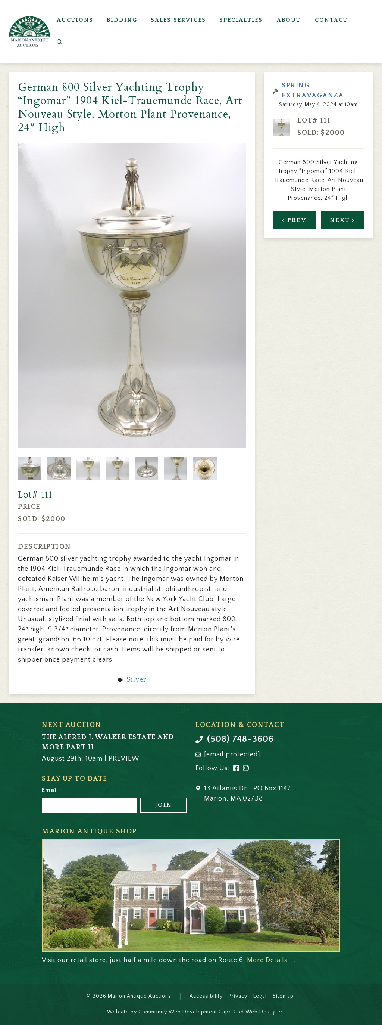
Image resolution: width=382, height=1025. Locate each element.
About (289, 20)
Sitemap (283, 996)
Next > (342, 220)
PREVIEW (124, 758)
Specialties (241, 20)
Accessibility (206, 996)
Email (52, 790)
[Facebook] (236, 769)
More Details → (272, 960)
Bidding (122, 20)
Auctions (75, 20)
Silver (136, 680)
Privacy (238, 996)
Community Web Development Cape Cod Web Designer (210, 1012)
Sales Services (178, 20)
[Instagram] (245, 769)
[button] (59, 42)
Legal (260, 996)
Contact (331, 20)
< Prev (294, 220)
